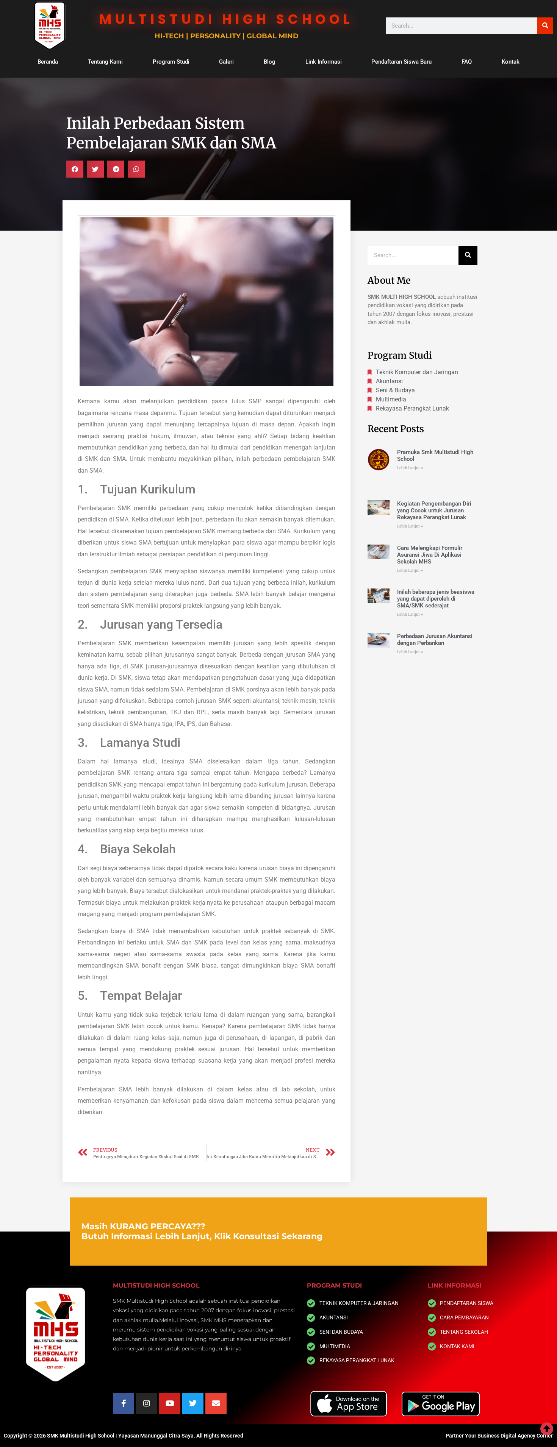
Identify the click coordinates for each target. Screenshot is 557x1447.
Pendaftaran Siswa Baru (401, 61)
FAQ (467, 61)
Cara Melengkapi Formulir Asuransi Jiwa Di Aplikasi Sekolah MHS (429, 555)
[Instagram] (146, 1403)
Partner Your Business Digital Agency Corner (499, 1436)
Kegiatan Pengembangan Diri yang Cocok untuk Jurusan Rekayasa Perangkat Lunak (434, 510)
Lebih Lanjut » (410, 467)
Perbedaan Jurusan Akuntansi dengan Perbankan (435, 639)
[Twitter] (192, 1403)
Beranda (48, 61)
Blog (269, 61)
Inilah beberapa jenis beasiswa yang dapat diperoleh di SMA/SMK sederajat (435, 598)
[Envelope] (216, 1403)
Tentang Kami (105, 61)
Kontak (510, 61)
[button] (74, 169)
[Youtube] (169, 1403)
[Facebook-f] (123, 1403)
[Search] (545, 25)
